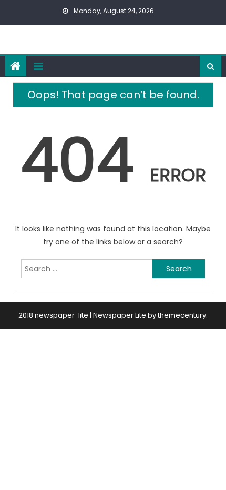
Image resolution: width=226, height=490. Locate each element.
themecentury (182, 315)
